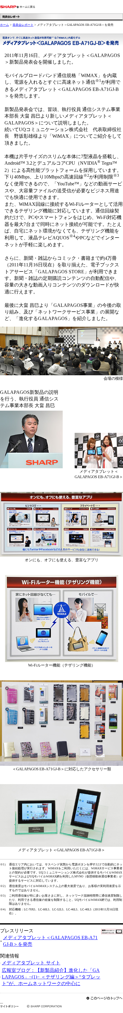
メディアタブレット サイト (31, 962)
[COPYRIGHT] (40, 1006)
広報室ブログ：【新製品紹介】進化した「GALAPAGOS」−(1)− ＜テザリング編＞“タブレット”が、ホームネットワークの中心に (51, 977)
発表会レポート (23, 24)
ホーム (4, 24)
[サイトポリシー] (9, 1006)
